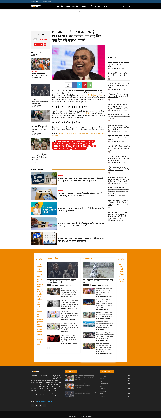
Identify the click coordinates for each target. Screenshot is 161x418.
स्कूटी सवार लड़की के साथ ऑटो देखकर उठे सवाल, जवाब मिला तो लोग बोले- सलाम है (118, 138)
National (34, 71)
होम (31, 28)
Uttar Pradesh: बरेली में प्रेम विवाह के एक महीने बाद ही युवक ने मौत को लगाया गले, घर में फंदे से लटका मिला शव (69, 303)
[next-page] (111, 224)
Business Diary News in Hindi (85, 141)
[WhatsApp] (89, 85)
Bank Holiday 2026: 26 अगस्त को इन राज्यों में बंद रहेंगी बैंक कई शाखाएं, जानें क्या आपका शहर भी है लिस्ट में (80, 179)
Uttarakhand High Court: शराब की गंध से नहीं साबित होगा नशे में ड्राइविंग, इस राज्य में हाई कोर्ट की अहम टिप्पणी (105, 336)
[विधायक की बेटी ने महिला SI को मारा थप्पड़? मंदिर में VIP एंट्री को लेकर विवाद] (40, 64)
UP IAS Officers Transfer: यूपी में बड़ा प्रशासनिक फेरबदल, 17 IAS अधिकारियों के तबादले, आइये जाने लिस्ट (69, 314)
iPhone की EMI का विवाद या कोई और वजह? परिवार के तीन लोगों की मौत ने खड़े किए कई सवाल (119, 117)
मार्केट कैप (87, 113)
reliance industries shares (61, 148)
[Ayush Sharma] (35, 39)
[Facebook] (121, 6)
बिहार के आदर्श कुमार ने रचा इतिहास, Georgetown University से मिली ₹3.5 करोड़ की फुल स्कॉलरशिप (118, 179)
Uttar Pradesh (65, 319)
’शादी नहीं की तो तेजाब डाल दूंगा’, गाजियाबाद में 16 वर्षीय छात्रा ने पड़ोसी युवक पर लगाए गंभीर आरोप (69, 338)
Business (37, 28)
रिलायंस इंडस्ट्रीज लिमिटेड (95, 95)
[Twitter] (127, 6)
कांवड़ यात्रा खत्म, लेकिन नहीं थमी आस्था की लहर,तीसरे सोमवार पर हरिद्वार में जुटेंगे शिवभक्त (104, 291)
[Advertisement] (80, 16)
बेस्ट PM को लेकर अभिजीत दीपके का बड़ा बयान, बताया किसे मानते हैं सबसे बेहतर (118, 65)
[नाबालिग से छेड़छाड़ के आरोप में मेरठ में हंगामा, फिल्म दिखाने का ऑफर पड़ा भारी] (40, 90)
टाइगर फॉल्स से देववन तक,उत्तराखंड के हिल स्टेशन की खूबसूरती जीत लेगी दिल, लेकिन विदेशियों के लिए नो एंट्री (104, 324)
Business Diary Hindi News (65, 141)
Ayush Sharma (42, 39)
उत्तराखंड (87, 258)
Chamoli (98, 309)
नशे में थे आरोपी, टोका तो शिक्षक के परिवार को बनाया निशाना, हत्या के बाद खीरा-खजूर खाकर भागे (118, 158)
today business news (79, 148)
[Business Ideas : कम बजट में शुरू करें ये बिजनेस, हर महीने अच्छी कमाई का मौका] (44, 208)
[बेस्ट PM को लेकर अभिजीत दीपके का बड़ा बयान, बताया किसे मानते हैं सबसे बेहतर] (69, 378)
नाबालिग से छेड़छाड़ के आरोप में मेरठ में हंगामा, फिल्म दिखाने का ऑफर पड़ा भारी (40, 102)
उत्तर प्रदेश (52, 258)
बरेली (62, 308)
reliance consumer (59, 146)
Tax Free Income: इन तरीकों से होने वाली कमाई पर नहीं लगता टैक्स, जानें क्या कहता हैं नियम (80, 194)
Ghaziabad (64, 343)
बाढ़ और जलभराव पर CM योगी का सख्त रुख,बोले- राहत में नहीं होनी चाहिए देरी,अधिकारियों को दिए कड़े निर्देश (69, 326)
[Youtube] (129, 6)
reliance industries (89, 146)
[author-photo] (109, 69)
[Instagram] (124, 6)
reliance (88, 144)
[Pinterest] (84, 85)
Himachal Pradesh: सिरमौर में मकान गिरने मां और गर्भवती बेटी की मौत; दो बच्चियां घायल (104, 314)
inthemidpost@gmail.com (45, 401)
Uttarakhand (85, 285)
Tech (33, 124)
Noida (63, 296)
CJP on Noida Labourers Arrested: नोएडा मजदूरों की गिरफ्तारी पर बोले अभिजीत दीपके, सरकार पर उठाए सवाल (117, 215)
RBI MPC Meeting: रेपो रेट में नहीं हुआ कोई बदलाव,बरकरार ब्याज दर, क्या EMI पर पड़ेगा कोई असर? (81, 224)
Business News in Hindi (75, 144)
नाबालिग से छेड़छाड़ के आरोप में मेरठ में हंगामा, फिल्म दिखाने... (61, 281)
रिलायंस (87, 127)
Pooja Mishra (114, 195)
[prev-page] (108, 224)
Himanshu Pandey (36, 79)
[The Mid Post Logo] (40, 6)
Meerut (34, 98)
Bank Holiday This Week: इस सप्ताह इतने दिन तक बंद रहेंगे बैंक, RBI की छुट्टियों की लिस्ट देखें (81, 239)
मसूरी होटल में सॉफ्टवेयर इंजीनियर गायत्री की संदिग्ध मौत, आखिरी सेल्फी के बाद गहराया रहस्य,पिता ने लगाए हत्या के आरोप (103, 347)
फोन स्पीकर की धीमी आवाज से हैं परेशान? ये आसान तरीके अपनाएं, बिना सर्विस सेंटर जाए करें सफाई (118, 169)
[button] (129, 1)
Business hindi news (59, 144)
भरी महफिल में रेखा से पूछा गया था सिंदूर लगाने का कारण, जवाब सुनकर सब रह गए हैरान (119, 148)
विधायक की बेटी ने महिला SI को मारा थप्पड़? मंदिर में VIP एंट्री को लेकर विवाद (39, 75)
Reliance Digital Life (73, 146)
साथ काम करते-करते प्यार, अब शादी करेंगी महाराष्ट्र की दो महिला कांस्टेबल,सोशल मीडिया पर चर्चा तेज (40, 156)
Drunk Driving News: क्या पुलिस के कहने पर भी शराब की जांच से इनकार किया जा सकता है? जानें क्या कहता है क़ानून (118, 191)
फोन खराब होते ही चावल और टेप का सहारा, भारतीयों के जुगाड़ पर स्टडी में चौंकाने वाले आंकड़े (39, 128)
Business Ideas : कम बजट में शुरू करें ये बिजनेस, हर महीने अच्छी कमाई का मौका (81, 209)
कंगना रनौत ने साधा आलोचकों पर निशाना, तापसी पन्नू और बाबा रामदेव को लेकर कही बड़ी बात (119, 127)
